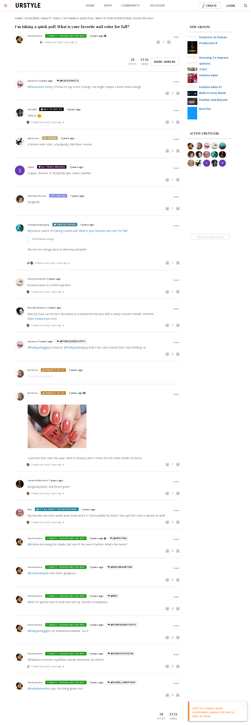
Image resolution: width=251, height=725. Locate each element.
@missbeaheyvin (38, 573)
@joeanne (34, 231)
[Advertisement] (210, 237)
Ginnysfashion (37, 278)
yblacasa (33, 138)
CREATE (211, 5)
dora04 (32, 109)
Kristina (33, 369)
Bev (30, 509)
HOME (90, 5)
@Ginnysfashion (122, 653)
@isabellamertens (39, 688)
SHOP (108, 5)
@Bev (113, 596)
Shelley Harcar (37, 195)
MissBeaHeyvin (37, 307)
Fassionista (35, 35)
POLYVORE (157, 5)
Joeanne (33, 80)
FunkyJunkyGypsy (38, 224)
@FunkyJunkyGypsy (72, 341)
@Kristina (120, 538)
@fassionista (36, 87)
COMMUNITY (130, 5)
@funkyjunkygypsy (39, 347)
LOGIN (230, 5)
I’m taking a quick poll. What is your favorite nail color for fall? (89, 231)
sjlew (31, 167)
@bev (31, 602)
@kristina (33, 544)
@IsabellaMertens (123, 682)
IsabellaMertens (38, 480)
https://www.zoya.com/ (42, 318)
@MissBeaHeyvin (121, 567)
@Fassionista (69, 80)
